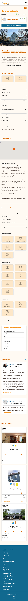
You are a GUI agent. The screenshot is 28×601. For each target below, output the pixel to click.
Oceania (4, 567)
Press (4, 581)
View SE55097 (23, 501)
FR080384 (19, 364)
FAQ (3, 558)
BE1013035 (19, 401)
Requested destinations (6, 463)
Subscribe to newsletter (8, 576)
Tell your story (6, 578)
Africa (4, 564)
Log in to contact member (14, 25)
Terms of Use (6, 588)
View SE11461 (23, 463)
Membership (5, 557)
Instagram (13, 583)
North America (6, 569)
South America (6, 570)
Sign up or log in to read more (13, 65)
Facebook (6, 583)
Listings (4, 550)
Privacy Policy (6, 589)
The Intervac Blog (7, 575)
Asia (3, 562)
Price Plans (5, 552)
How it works (5, 553)
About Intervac (6, 555)
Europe (4, 566)
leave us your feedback (8, 579)
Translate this (5, 197)
